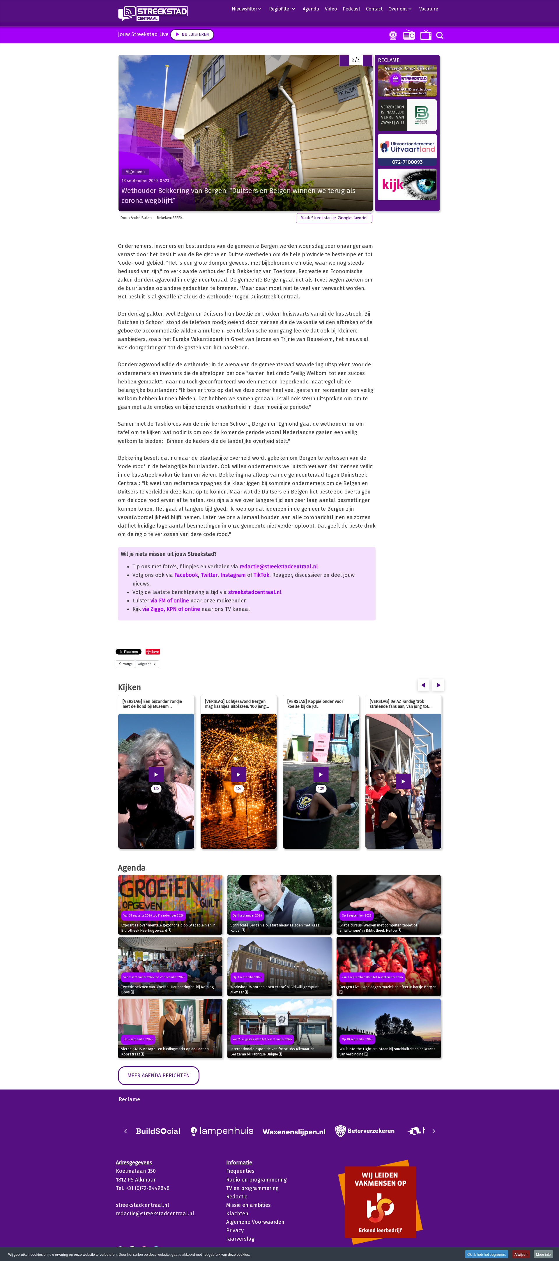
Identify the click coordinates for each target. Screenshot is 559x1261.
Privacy (235, 1230)
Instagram (233, 575)
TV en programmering (252, 1188)
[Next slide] (433, 1131)
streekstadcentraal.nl (255, 592)
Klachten (237, 1213)
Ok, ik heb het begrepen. (486, 1254)
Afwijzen (521, 1254)
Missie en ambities (248, 1205)
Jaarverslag (240, 1239)
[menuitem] (249, 8)
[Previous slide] (125, 1131)
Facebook (186, 575)
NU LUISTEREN (407, 34)
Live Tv (425, 35)
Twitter (209, 575)
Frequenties (240, 1171)
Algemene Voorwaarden (255, 1222)
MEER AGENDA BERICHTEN (159, 1075)
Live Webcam (392, 35)
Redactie (236, 1196)
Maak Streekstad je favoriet (334, 217)
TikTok (261, 575)
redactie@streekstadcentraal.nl (279, 566)
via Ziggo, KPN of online (171, 609)
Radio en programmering (256, 1180)
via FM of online (170, 600)
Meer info (543, 1254)
